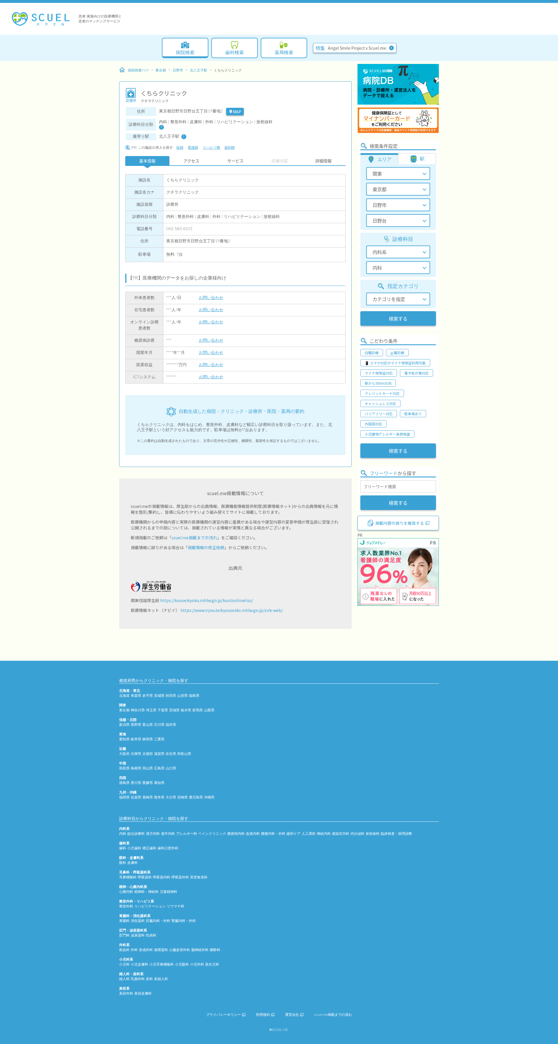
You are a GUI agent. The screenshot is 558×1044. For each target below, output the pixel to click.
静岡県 (147, 739)
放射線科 (373, 833)
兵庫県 (136, 753)
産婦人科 (161, 979)
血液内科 (253, 833)
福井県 (171, 724)
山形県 (182, 695)
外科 (134, 950)
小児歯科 (134, 848)
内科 (122, 833)
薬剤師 (229, 147)
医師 (179, 147)
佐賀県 (136, 797)
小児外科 (197, 964)
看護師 (193, 147)
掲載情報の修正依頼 (206, 547)
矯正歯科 (149, 848)
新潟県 (124, 724)
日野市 (178, 70)
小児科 (124, 964)
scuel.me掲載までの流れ (194, 537)
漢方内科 (153, 833)
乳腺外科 (138, 979)
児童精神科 (168, 891)
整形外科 (126, 906)
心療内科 (126, 891)
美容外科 (126, 993)
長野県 (136, 724)
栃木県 (186, 710)
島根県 (136, 768)
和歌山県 (184, 753)
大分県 (171, 797)
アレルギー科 (186, 833)
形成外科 (146, 950)
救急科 (124, 950)
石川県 (159, 724)
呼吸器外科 (180, 877)
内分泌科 (357, 833)
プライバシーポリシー (223, 1014)
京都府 (147, 753)
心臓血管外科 (179, 950)
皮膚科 (132, 862)
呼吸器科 (145, 877)
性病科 (151, 935)
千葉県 (163, 710)
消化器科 (138, 921)
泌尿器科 (138, 935)
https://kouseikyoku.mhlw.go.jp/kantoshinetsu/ (206, 600)
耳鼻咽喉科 (128, 877)
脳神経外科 (200, 950)
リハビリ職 (211, 147)
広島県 (159, 768)
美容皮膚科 (143, 993)
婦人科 (124, 979)
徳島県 (124, 783)
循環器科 (161, 950)
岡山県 (147, 768)
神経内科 (324, 833)
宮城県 (159, 695)
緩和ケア (294, 833)
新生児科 (212, 964)
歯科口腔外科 (168, 848)
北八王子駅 (198, 70)
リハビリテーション (150, 906)
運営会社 (292, 1014)
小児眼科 (182, 964)
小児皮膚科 (139, 964)
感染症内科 (340, 833)
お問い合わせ (211, 298)
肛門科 (124, 935)
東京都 (160, 70)
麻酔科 (215, 950)
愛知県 (124, 739)
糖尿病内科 (236, 833)
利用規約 (263, 1014)
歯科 (122, 848)
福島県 (194, 695)
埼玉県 (151, 710)
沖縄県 (209, 797)
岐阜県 (136, 739)
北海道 (124, 695)
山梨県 (209, 710)
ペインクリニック (212, 833)
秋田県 (171, 695)
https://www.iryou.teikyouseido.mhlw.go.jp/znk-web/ (231, 610)
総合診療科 (136, 833)
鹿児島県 (196, 797)
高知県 (159, 783)
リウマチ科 (175, 906)
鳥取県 (124, 768)
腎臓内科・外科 (183, 921)
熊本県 (159, 797)
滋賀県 (159, 753)
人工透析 (309, 833)
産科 (149, 979)
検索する (398, 318)
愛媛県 (147, 783)
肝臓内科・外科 (158, 921)
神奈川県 (138, 710)
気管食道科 (199, 877)
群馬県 (197, 710)
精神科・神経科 (146, 891)
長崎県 (147, 797)
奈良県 (171, 753)
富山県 (147, 724)
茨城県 (174, 710)
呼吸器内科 (161, 877)
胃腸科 (124, 921)
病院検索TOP (138, 70)
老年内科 (168, 833)
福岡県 (124, 797)
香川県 (136, 783)
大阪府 (124, 753)
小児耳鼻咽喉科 (161, 964)
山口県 (171, 768)
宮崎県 (182, 797)
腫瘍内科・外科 (273, 833)
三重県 (159, 739)
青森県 (136, 695)
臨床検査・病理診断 (396, 833)
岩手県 (147, 695)
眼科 (122, 862)
